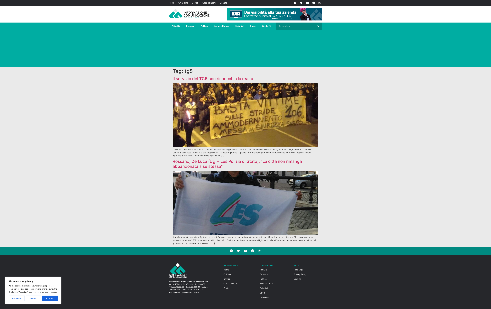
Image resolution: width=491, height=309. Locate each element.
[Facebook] (295, 3)
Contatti (223, 3)
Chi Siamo (183, 3)
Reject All (33, 298)
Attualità (176, 26)
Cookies (297, 279)
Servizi (195, 3)
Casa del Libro (209, 3)
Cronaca (190, 26)
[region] (33, 290)
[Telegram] (313, 3)
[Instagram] (319, 3)
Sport (252, 26)
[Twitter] (301, 3)
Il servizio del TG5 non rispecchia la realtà (213, 78)
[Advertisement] (245, 49)
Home (171, 3)
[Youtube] (307, 3)
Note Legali (299, 270)
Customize (16, 298)
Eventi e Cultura (221, 26)
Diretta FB (266, 26)
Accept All (50, 298)
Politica (204, 26)
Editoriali (239, 26)
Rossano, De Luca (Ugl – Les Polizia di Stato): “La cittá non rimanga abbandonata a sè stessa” (237, 164)
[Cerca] (318, 26)
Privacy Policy (300, 274)
